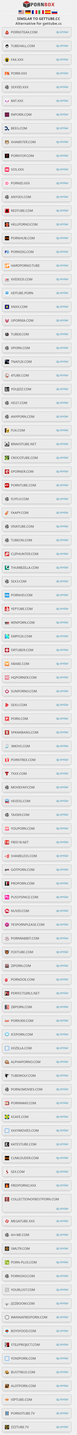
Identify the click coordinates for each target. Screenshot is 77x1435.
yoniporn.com (23, 1358)
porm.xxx (19, 73)
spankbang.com (24, 732)
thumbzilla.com (25, 567)
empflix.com (21, 636)
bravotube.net (23, 444)
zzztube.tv (20, 1427)
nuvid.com (20, 911)
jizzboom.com (23, 1303)
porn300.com (22, 1020)
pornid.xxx (20, 183)
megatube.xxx (23, 1221)
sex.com (18, 1172)
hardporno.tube (25, 265)
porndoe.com (23, 979)
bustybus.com (23, 1372)
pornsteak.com (24, 32)
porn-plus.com (24, 1262)
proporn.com (22, 883)
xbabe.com (20, 664)
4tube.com (20, 375)
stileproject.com (25, 1344)
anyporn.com (22, 416)
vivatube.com (22, 526)
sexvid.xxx (19, 87)
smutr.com (20, 1248)
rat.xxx (17, 101)
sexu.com (19, 705)
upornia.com (22, 320)
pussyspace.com (24, 897)
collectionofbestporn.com (35, 1199)
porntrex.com (23, 760)
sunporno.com (24, 691)
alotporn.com (23, 1386)
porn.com (19, 718)
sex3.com (18, 581)
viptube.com (21, 1399)
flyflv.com (20, 499)
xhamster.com (23, 142)
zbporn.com (21, 1007)
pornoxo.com (23, 1276)
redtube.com (22, 210)
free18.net (20, 842)
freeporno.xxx (23, 1185)
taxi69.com (20, 815)
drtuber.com (22, 650)
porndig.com (22, 252)
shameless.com (24, 856)
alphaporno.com (25, 1062)
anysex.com (21, 197)
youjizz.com (21, 389)
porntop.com (22, 156)
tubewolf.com (23, 1075)
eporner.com (22, 471)
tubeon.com (21, 540)
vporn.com (20, 348)
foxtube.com (22, 952)
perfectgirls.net (25, 993)
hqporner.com (24, 677)
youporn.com (23, 828)
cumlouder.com (25, 1158)
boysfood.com (23, 1331)
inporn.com (21, 114)
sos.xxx (17, 169)
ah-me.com (20, 1235)
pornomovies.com (26, 1089)
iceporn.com (22, 1034)
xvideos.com (21, 279)
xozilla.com (21, 1048)
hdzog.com (20, 801)
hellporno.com (24, 224)
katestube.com (23, 1144)
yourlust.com (23, 1290)
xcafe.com (19, 1117)
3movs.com (20, 746)
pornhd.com (21, 595)
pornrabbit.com (25, 938)
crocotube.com (24, 458)
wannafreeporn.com (29, 1317)
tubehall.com (23, 46)
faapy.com (19, 512)
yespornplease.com (27, 924)
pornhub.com (23, 238)
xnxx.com (19, 307)
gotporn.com (22, 869)
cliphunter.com (24, 554)
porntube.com (23, 485)
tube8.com (20, 334)
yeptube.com (22, 609)
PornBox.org (39, 4)
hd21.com (19, 403)
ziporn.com (21, 966)
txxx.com (19, 773)
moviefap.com (23, 787)
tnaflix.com (21, 361)
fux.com (18, 430)
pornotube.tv (23, 1413)
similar (64, 32)
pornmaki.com (23, 1103)
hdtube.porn (22, 293)
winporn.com (23, 622)
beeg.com (19, 128)
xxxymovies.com (25, 1130)
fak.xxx (17, 59)
